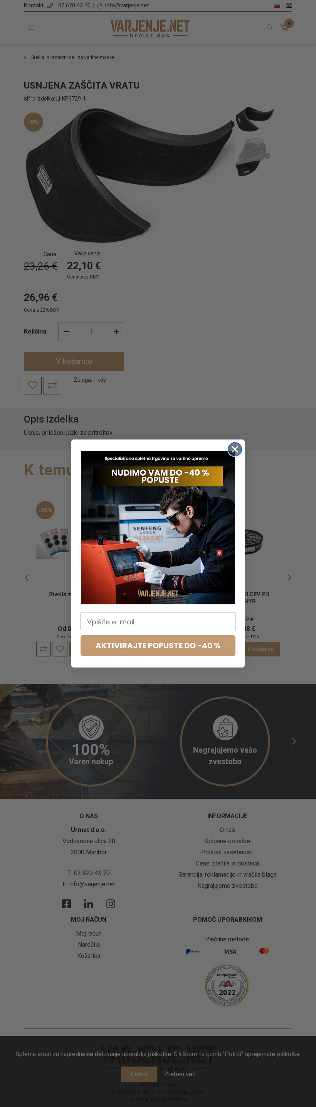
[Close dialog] (235, 449)
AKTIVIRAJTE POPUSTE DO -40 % (158, 645)
